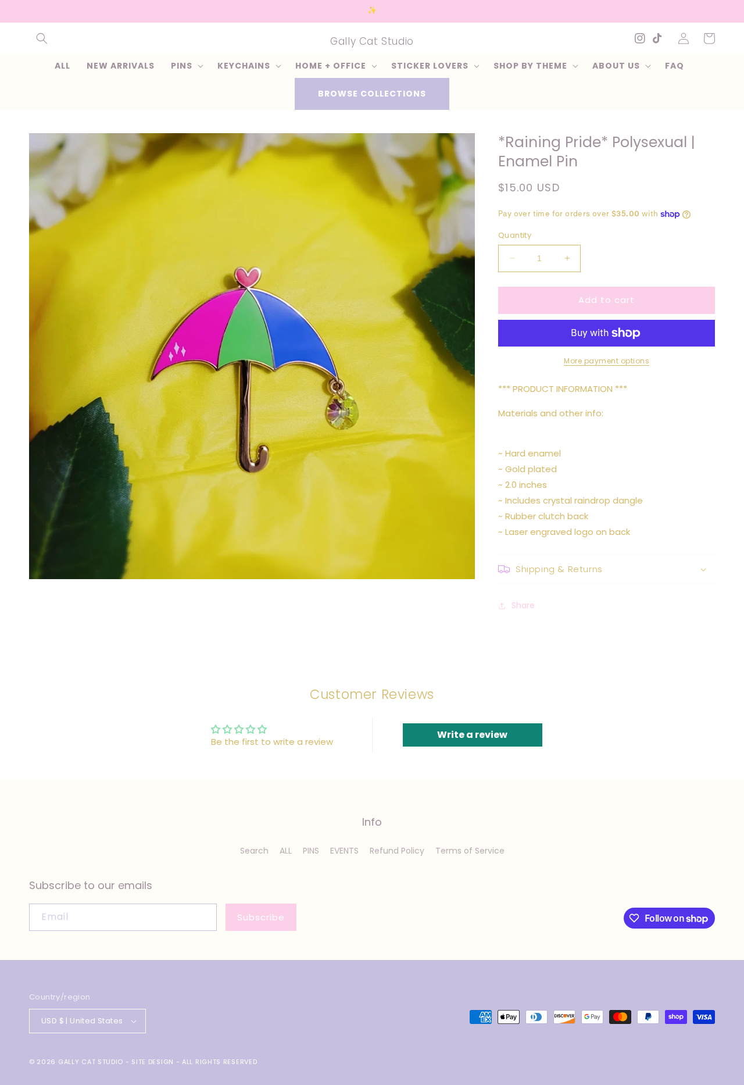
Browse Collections (372, 93)
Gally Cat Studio (90, 1061)
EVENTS (344, 850)
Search (254, 850)
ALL (286, 850)
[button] (42, 38)
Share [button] (523, 605)
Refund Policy (397, 850)
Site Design (152, 1061)
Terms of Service (470, 850)
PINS (311, 850)
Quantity (514, 235)
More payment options (606, 361)
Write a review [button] (472, 734)
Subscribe (261, 917)
